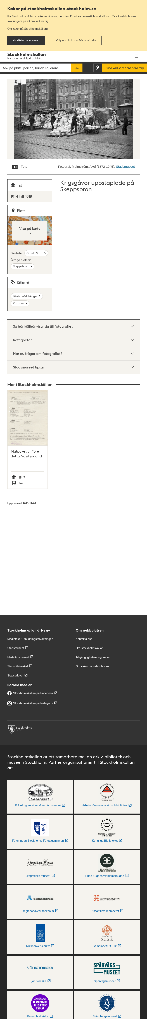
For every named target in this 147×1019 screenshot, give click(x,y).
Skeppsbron (21, 266)
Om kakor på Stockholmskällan (27, 28)
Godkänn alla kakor (26, 40)
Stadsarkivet (15, 675)
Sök (77, 68)
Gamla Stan (35, 253)
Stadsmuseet (125, 166)
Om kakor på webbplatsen (92, 666)
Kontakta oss (84, 638)
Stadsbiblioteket (17, 666)
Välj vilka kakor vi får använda (76, 40)
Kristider (18, 303)
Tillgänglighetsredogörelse (93, 657)
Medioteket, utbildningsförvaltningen (30, 638)
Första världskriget (25, 296)
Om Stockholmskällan (89, 648)
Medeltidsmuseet (18, 657)
